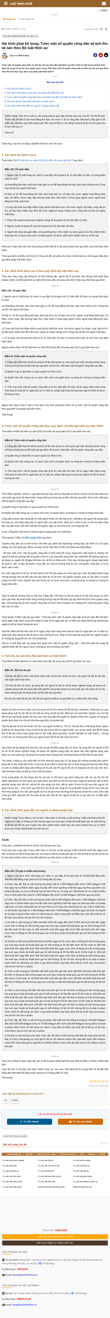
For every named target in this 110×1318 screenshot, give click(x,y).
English (104, 10)
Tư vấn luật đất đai (81, 1171)
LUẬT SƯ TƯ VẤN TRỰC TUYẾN (55, 1236)
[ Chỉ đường (45, 1263)
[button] (106, 55)
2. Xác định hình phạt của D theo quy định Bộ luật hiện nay (34, 93)
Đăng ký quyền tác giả (82, 1187)
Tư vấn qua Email (81, 1121)
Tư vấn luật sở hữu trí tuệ (48, 1166)
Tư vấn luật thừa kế (46, 1171)
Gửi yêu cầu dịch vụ (68, 1154)
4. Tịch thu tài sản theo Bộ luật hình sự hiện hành (29, 101)
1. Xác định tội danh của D (17, 88)
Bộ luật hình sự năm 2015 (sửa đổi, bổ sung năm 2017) (45, 160)
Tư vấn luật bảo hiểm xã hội (49, 1176)
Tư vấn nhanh (30, 1121)
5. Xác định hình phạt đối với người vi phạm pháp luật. (32, 106)
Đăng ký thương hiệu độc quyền (51, 1187)
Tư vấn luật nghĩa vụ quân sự (85, 1182)
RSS (82, 1154)
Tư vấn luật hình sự (81, 1166)
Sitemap (91, 1154)
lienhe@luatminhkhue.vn (25, 1275)
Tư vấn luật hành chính (12, 1182)
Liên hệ (102, 1154)
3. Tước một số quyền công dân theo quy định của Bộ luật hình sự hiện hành (43, 97)
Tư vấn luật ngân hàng (12, 1187)
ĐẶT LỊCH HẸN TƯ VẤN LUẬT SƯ (55, 1243)
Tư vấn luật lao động (81, 1160)
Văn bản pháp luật (14, 1154)
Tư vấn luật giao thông (82, 1176)
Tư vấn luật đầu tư (45, 1160)
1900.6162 (61, 1230)
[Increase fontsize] (106, 29)
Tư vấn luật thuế (9, 1166)
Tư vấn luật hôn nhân (12, 1176)
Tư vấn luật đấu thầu (46, 1182)
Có (5, 1100)
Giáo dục (29, 1154)
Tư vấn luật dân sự (11, 1171)
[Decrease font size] (101, 29)
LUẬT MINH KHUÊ (37, 3)
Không (14, 1100)
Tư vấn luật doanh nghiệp (13, 1160)
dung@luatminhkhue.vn (24, 1305)
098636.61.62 (24, 1299)
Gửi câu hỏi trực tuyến (46, 1154)
